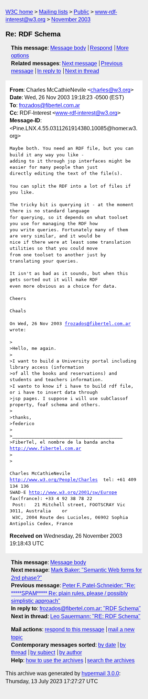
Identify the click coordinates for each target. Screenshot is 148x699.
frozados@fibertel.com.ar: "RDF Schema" (90, 608)
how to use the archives (54, 660)
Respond (101, 48)
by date (107, 645)
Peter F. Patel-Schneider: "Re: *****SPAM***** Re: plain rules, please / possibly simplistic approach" (73, 593)
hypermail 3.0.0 (100, 673)
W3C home (19, 12)
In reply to (49, 71)
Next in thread (82, 71)
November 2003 (71, 19)
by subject (42, 652)
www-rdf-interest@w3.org (86, 113)
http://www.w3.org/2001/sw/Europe (73, 492)
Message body (68, 48)
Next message (79, 63)
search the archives (111, 660)
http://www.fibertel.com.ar (45, 448)
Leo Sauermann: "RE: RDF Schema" (95, 616)
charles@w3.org (110, 90)
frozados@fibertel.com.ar (49, 105)
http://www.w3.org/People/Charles (54, 479)
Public (81, 12)
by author (70, 652)
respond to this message (74, 629)
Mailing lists (53, 12)
